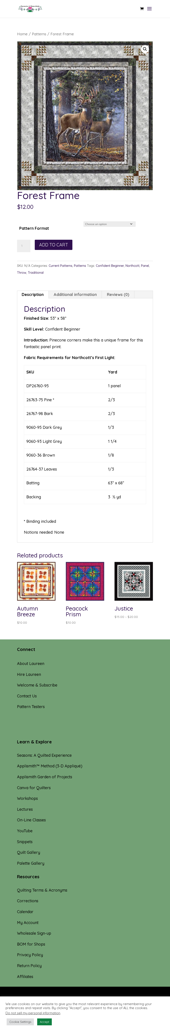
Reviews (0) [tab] (118, 294)
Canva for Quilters (34, 787)
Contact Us (27, 696)
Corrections (27, 900)
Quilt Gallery (28, 852)
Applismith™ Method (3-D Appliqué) (49, 766)
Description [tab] (33, 294)
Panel (145, 266)
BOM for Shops (31, 944)
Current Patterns (60, 266)
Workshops (27, 798)
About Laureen (30, 663)
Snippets (25, 841)
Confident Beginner (110, 266)
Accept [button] (44, 1022)
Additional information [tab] (75, 294)
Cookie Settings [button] (20, 1022)
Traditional (36, 273)
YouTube (25, 830)
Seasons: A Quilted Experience (44, 755)
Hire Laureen (29, 674)
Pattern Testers (31, 706)
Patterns (39, 34)
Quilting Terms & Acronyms (42, 890)
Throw (21, 273)
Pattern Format (34, 228)
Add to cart (53, 245)
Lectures (25, 809)
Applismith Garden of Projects (44, 776)
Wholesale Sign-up (34, 933)
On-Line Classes (31, 819)
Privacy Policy (30, 954)
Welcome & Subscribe (37, 685)
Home (22, 34)
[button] (145, 49)
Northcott (132, 266)
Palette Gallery (30, 863)
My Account (28, 922)
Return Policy (29, 965)
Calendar (25, 911)
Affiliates (25, 976)
